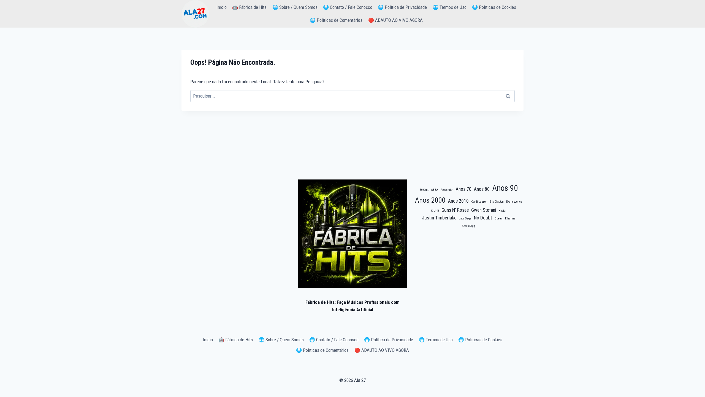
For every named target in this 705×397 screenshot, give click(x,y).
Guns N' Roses (455, 210)
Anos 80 (482, 189)
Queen (499, 218)
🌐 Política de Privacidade (402, 7)
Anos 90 (505, 188)
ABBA (434, 190)
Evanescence (514, 201)
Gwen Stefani (483, 210)
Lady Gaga (465, 218)
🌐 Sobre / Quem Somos (295, 7)
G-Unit (435, 211)
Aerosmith (447, 190)
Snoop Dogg (468, 226)
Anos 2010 (458, 201)
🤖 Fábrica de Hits (249, 7)
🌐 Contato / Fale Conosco (347, 7)
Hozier (502, 211)
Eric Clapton (496, 201)
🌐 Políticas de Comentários (336, 20)
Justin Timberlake (439, 218)
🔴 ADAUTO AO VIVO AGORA (395, 20)
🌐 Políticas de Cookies (494, 7)
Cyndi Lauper (479, 201)
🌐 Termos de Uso (450, 7)
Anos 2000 (430, 200)
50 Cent (424, 190)
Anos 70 (463, 189)
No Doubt (483, 218)
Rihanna (510, 218)
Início (221, 7)
